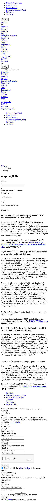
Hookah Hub (11, 5)
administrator (15, 422)
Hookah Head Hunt (14, 3)
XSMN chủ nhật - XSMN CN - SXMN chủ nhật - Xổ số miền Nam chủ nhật (23, 244)
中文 (3, 54)
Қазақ (3, 47)
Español (4, 33)
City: (3, 201)
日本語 (4, 59)
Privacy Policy (12, 404)
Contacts (9, 14)
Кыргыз (4, 51)
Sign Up (5, 465)
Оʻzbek (4, 49)
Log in (9, 500)
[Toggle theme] (5, 19)
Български (5, 38)
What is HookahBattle (15, 397)
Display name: (6, 193)
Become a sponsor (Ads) (16, 10)
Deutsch (4, 29)
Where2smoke (11, 8)
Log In (3, 22)
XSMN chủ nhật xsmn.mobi (34, 386)
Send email (6, 480)
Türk (3, 42)
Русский (4, 27)
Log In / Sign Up (8, 109)
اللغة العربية (6, 56)
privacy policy (24, 468)
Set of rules (10, 402)
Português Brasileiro (9, 36)
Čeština (4, 40)
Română (4, 61)
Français (4, 31)
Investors (9, 12)
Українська (5, 45)
